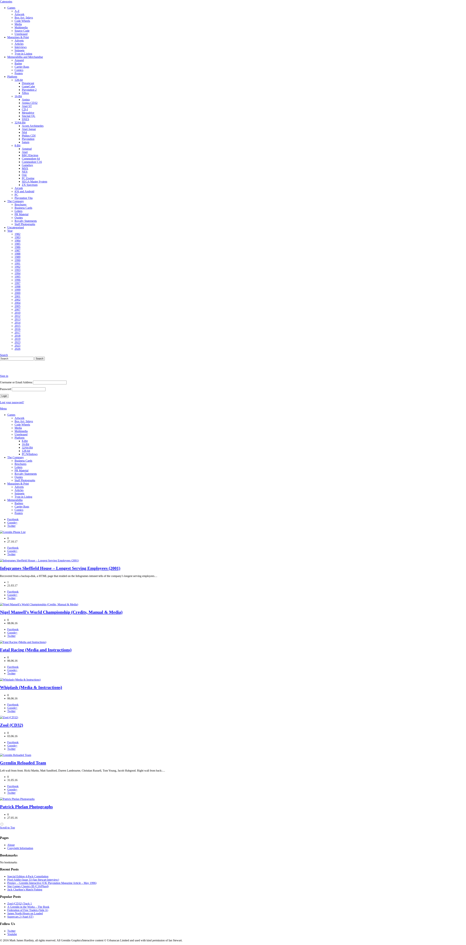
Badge (18, 63)
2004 (17, 302)
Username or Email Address (16, 382)
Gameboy (27, 165)
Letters (18, 211)
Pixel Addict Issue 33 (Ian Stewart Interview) (33, 879)
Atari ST (27, 106)
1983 (17, 237)
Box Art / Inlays (24, 17)
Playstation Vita (24, 197)
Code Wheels (22, 20)
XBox (25, 93)
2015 (17, 325)
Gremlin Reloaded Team (23, 762)
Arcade (19, 188)
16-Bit (18, 96)
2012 (17, 316)
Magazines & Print (18, 37)
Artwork (19, 14)
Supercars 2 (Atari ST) (20, 916)
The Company (15, 201)
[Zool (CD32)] (9, 717)
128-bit (19, 79)
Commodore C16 (32, 161)
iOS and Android (24, 191)
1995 (17, 276)
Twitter (11, 525)
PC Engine (28, 178)
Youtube (12, 934)
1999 (17, 289)
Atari (25, 152)
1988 (17, 253)
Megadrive (28, 112)
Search (4, 355)
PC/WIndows (29, 454)
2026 (17, 348)
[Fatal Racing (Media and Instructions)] (23, 642)
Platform (12, 76)
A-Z (17, 11)
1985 (17, 243)
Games (11, 7)
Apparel (19, 60)
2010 (17, 312)
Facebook (13, 519)
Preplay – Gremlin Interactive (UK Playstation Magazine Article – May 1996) (51, 883)
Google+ (12, 522)
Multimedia (21, 27)
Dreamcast (28, 83)
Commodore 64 (31, 158)
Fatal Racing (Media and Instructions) (36, 649)
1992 (17, 266)
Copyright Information (20, 848)
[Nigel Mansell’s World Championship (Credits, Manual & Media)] (39, 604)
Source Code (22, 30)
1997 (17, 283)
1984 (17, 240)
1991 (17, 263)
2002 (17, 299)
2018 (17, 335)
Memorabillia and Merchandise (25, 56)
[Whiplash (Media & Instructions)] (20, 679)
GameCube (28, 86)
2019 (17, 339)
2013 (17, 319)
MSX (25, 168)
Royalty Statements (26, 220)
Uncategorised (15, 227)
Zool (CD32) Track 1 (19, 903)
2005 (17, 306)
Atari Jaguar (29, 129)
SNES (25, 119)
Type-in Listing (23, 53)
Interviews (21, 47)
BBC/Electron (30, 155)
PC (16, 194)
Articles (19, 43)
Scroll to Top (7, 827)
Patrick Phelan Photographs (26, 806)
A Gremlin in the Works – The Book (28, 906)
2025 (17, 345)
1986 (17, 247)
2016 (17, 329)
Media (18, 24)
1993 (17, 270)
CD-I (25, 109)
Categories (6, 1)
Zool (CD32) (11, 725)
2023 (17, 342)
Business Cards (23, 207)
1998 (17, 286)
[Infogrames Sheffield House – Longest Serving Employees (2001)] (39, 560)
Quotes (19, 217)
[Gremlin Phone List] (12, 532)
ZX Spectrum (29, 184)
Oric (24, 175)
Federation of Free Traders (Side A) (27, 910)
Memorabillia (15, 500)
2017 (17, 332)
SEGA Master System (34, 181)
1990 (17, 260)
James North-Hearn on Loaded (25, 913)
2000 (17, 293)
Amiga (26, 99)
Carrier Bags (22, 66)
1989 (17, 257)
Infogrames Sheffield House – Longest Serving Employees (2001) (60, 568)
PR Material (21, 214)
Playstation (28, 138)
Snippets (19, 50)
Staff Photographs (25, 224)
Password (5, 389)
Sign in (4, 375)
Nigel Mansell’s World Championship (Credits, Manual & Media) (61, 612)
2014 (17, 322)
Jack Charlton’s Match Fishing (24, 889)
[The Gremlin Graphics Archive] (13, 369)
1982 (17, 234)
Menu (3, 408)
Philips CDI (28, 135)
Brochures (20, 204)
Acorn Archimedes (33, 125)
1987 (17, 250)
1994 (17, 273)
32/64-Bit (20, 122)
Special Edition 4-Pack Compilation (27, 876)
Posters (19, 73)
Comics (19, 70)
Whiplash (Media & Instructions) (31, 687)
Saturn (25, 142)
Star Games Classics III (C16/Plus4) (28, 886)
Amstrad (27, 148)
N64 (24, 132)
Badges (19, 503)
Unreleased (21, 34)
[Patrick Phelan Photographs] (17, 799)
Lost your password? (12, 402)
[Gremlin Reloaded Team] (15, 755)
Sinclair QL (28, 116)
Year (10, 230)
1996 (17, 279)
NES (24, 171)
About (11, 844)
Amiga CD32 (29, 102)
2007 (17, 309)
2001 (17, 296)
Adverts (19, 40)
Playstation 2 (29, 89)
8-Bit (17, 145)
